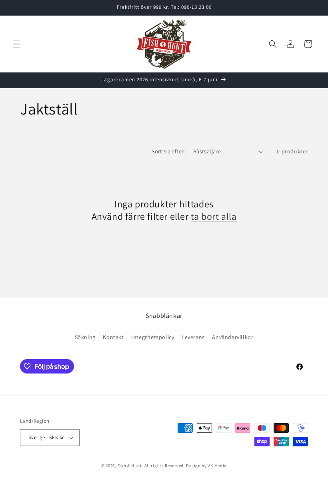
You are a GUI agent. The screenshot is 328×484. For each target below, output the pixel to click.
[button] (17, 44)
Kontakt (113, 337)
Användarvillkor (232, 337)
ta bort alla (213, 216)
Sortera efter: (168, 151)
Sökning (85, 337)
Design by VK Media (206, 465)
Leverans (193, 337)
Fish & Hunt (130, 465)
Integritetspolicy (152, 337)
